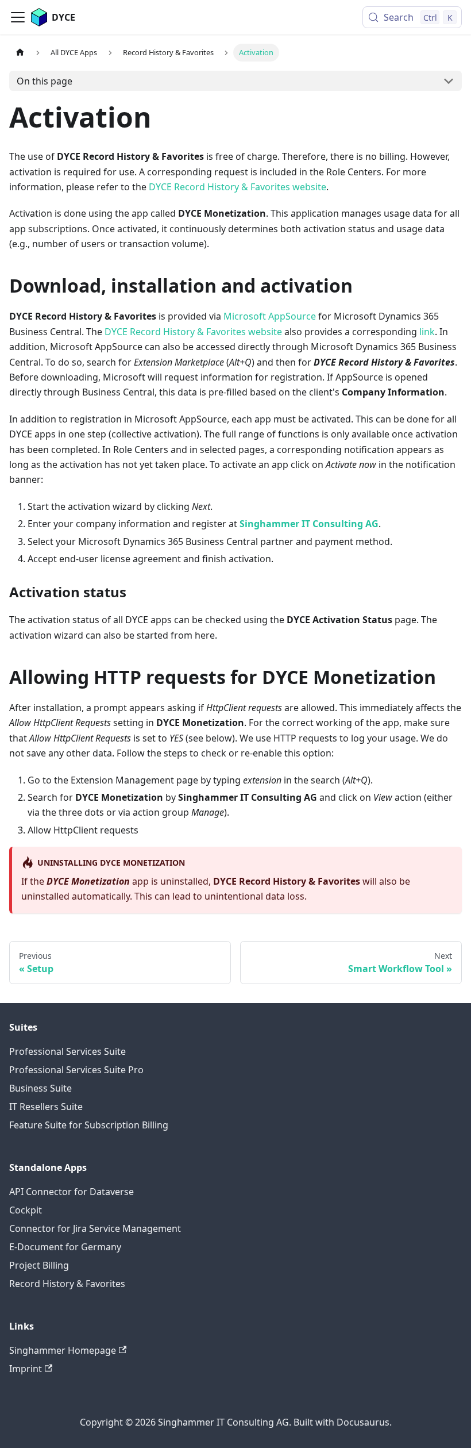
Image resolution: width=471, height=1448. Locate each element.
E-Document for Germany (65, 1246)
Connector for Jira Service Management (95, 1228)
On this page (44, 81)
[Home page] (20, 53)
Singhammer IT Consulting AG (309, 523)
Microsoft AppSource (269, 316)
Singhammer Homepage (62, 1350)
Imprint (25, 1368)
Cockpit (25, 1210)
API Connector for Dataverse (71, 1191)
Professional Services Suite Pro (76, 1069)
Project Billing (39, 1265)
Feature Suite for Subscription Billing (88, 1125)
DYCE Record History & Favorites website (237, 186)
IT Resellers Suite (46, 1106)
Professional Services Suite (67, 1051)
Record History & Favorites (67, 1283)
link (427, 331)
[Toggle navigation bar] (17, 17)
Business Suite (40, 1088)
